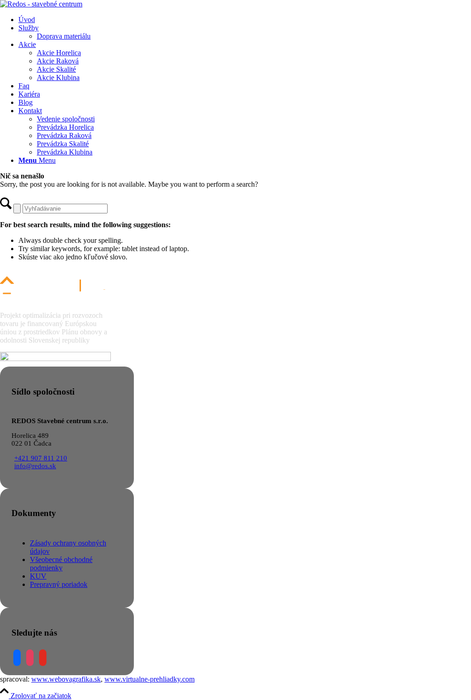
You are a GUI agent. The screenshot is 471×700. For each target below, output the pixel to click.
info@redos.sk (35, 466)
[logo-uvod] (41, 4)
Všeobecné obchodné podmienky (61, 564)
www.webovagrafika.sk (66, 679)
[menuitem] (244, 20)
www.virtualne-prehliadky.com (149, 679)
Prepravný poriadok (58, 584)
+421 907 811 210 (40, 458)
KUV (38, 576)
